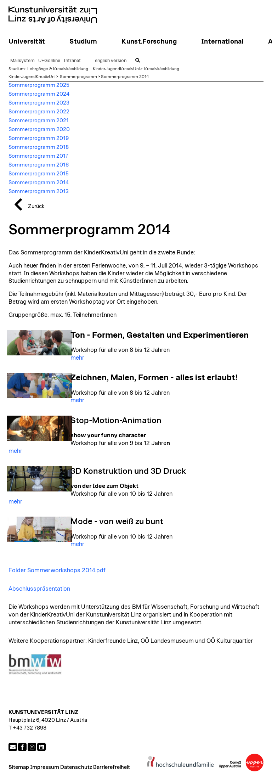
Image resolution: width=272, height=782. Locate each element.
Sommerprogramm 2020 (39, 129)
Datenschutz (76, 767)
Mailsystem (22, 60)
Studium (16, 69)
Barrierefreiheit (111, 767)
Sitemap (18, 767)
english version (110, 60)
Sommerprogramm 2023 (38, 103)
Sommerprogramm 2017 (38, 156)
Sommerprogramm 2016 (38, 165)
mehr (77, 358)
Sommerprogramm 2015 (38, 173)
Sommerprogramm (78, 76)
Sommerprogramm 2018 (38, 147)
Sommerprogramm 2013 (38, 191)
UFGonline (49, 60)
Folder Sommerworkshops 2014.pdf (57, 570)
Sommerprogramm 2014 (125, 76)
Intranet (72, 60)
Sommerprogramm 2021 (38, 120)
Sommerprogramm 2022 (38, 111)
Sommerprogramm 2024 (38, 94)
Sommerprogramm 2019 (38, 138)
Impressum (44, 767)
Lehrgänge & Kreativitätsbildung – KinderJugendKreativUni (83, 69)
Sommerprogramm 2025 (38, 85)
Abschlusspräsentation (39, 589)
